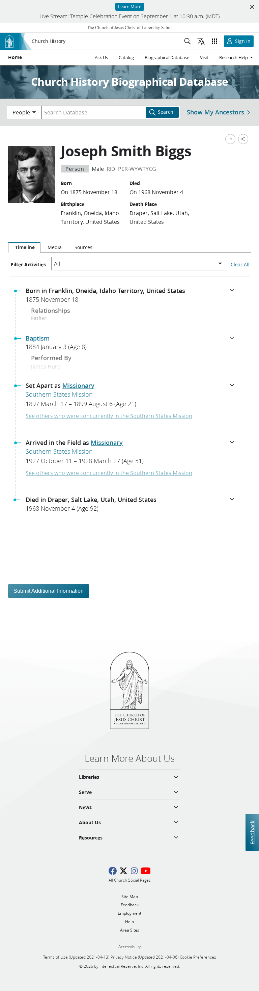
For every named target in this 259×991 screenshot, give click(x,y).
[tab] (24, 247)
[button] (132, 297)
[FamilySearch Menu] (230, 139)
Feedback (252, 832)
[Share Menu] (243, 139)
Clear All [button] (240, 264)
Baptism (38, 338)
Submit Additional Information (48, 591)
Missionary (78, 385)
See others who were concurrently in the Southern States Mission (109, 416)
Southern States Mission (59, 394)
